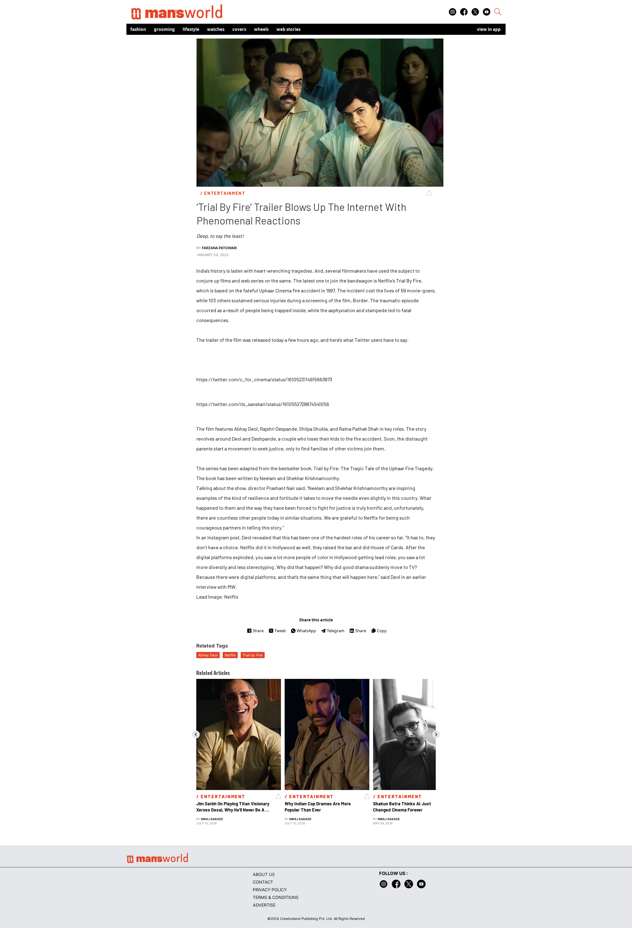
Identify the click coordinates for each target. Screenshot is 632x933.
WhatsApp (306, 630)
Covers (239, 29)
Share (258, 630)
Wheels (261, 29)
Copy (381, 630)
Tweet (280, 630)
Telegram (335, 630)
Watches (215, 29)
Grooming (164, 29)
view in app (489, 29)
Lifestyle (191, 29)
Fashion (138, 29)
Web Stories (288, 29)
